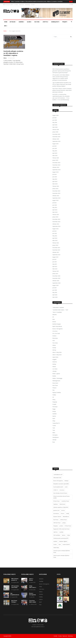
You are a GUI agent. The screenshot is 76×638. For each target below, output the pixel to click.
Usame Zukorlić (66, 544)
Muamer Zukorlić (57, 516)
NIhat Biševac (66, 516)
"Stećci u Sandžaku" (57, 312)
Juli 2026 (54, 117)
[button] (70, 1)
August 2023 (55, 200)
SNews (5, 58)
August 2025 (55, 143)
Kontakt (33, 4)
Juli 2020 (54, 287)
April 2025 (54, 153)
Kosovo (62, 513)
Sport (53, 418)
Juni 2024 (54, 176)
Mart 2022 (54, 240)
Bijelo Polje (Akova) (57, 326)
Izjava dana (55, 357)
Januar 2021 (55, 273)
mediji (67, 513)
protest (61, 526)
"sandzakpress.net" (58, 474)
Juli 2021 (54, 259)
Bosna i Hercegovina (57, 328)
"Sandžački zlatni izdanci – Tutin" (60, 310)
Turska (54, 425)
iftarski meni (62, 504)
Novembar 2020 (56, 278)
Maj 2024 (54, 179)
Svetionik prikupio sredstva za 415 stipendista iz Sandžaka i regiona (13, 53)
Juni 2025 (54, 148)
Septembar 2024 (56, 169)
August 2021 (55, 257)
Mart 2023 (54, 212)
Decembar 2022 (56, 219)
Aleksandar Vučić (57, 477)
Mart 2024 (54, 184)
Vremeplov (55, 435)
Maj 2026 (54, 122)
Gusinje (54, 347)
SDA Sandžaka (56, 535)
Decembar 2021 (56, 247)
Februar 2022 (55, 243)
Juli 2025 (54, 146)
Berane (54, 321)
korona (63, 510)
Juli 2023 (54, 202)
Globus (29, 22)
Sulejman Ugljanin (63, 541)
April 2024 (54, 181)
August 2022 (55, 228)
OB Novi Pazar (63, 519)
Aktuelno (13, 22)
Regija (53, 409)
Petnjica (54, 387)
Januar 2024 (55, 188)
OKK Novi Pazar (56, 522)
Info (5, 25)
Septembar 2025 (56, 141)
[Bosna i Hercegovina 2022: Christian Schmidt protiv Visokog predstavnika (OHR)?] (24, 595)
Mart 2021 (54, 269)
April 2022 (54, 238)
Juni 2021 (54, 261)
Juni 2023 (54, 205)
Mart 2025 (54, 155)
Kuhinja (54, 364)
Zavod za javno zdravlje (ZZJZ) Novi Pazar (61, 556)
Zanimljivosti (55, 22)
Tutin (53, 428)
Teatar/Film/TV (56, 423)
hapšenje (55, 504)
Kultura (37, 22)
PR (53, 397)
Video (53, 432)
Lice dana (54, 369)
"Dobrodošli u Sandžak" (58, 307)
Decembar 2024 (56, 162)
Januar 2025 (55, 160)
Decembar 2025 (56, 134)
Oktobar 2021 (55, 252)
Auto (53, 319)
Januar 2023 (55, 217)
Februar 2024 (55, 186)
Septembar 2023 (56, 198)
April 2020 (54, 295)
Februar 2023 (55, 214)
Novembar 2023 (56, 193)
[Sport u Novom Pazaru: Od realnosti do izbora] (24, 581)
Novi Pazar (18, 39)
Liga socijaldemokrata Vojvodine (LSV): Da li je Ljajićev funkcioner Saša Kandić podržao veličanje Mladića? (61, 84)
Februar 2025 (55, 158)
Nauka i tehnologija (9, 39)
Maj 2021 (54, 264)
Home (5, 22)
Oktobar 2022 (55, 224)
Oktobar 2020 (55, 280)
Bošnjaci (66, 480)
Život (53, 442)
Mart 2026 (54, 127)
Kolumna (54, 361)
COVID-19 (55, 490)
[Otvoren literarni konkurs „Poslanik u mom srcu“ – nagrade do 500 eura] (60, 608)
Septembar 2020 (56, 283)
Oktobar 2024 (55, 167)
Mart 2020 (54, 297)
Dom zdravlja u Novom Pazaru (60, 493)
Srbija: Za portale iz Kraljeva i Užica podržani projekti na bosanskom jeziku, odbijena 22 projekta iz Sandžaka (36, 1)
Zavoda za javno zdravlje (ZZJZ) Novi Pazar (61, 551)
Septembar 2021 (56, 254)
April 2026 (54, 125)
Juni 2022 (54, 233)
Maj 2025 (54, 150)
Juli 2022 (54, 231)
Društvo (13, 37)
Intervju (54, 350)
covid (66, 487)
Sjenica (54, 416)
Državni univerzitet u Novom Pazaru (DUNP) (61, 497)
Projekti (64, 22)
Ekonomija (55, 338)
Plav (53, 390)
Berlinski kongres (56, 324)
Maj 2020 (54, 292)
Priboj (53, 399)
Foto (53, 340)
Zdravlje (54, 439)
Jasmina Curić (56, 510)
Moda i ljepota (56, 373)
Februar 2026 (55, 129)
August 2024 (55, 172)
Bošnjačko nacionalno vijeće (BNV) (61, 483)
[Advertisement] (62, 50)
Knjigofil (54, 359)
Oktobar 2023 (55, 195)
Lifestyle (45, 22)
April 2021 (54, 266)
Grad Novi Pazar (65, 501)
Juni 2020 (54, 290)
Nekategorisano (56, 380)
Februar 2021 (55, 271)
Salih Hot (55, 532)
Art (53, 317)
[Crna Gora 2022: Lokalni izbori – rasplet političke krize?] (24, 603)
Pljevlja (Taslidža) (56, 392)
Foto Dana (55, 343)
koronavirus (56, 513)
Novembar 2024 (56, 165)
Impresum (21, 4)
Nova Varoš (55, 383)
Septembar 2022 (56, 226)
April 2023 (54, 210)
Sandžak (21, 22)
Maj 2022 (54, 235)
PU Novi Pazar (68, 526)
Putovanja (54, 406)
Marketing (27, 4)
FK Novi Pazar (56, 501)
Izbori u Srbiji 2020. (57, 352)
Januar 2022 (55, 245)
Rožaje (54, 411)
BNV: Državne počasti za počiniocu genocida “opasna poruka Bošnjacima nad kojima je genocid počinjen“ (61, 70)
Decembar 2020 (56, 276)
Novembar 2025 (56, 136)
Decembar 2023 (56, 191)
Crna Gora (54, 331)
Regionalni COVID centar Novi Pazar (61, 529)
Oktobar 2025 (55, 139)
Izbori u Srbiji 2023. (57, 354)
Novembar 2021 (56, 250)
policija (64, 522)
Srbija (53, 421)
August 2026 (55, 115)
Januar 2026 (55, 132)
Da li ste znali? (56, 333)
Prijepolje (54, 402)
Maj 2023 (54, 207)
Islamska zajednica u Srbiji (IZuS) (60, 507)
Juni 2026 (54, 120)
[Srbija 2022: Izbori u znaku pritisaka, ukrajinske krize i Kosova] (24, 588)
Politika (54, 395)
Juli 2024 (54, 174)
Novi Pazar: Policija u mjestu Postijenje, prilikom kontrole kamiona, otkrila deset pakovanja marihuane (62, 90)
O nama (16, 4)
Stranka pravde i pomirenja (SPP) (60, 538)
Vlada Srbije (56, 547)
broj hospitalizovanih (58, 487)
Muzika (54, 376)
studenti (55, 541)
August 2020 (55, 285)
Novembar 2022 (56, 221)
